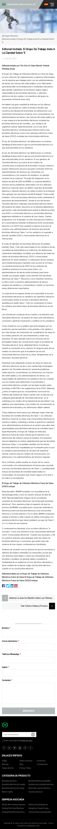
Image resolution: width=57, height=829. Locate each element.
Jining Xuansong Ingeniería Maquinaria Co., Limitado (39, 812)
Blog (21, 764)
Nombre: (6, 628)
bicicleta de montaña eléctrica (41, 784)
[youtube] (20, 748)
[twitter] (15, 748)
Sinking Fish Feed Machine (13, 808)
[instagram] (25, 748)
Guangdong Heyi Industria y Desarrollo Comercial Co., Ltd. (14, 812)
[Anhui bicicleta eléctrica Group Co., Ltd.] (15, 725)
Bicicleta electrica (9, 781)
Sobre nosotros (25, 761)
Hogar (7, 36)
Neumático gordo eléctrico (39, 788)
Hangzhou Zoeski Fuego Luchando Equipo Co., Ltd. (39, 808)
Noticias (5, 764)
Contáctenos (42, 764)
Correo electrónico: (10, 641)
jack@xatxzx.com (33, 826)
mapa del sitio (8, 768)
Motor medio (7, 792)
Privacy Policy (25, 768)
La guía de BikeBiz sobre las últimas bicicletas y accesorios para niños (34, 598)
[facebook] (4, 748)
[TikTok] (30, 748)
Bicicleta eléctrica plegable (39, 781)
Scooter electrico (35, 792)
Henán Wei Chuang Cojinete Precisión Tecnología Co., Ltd (14, 805)
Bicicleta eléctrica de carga (13, 788)
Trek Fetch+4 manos (30, 606)
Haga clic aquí (26, 740)
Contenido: (7, 680)
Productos (41, 761)
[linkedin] (9, 748)
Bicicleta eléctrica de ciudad (13, 784)
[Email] (33, 735)
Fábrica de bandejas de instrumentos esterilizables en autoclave (41, 805)
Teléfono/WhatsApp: (11, 654)
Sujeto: (5, 667)
